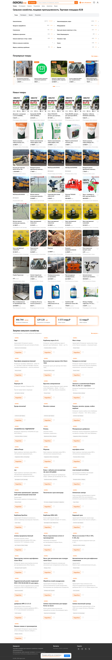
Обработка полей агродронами (53, 581)
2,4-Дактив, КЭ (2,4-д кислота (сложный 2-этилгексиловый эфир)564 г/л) (36, 302)
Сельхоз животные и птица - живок (22, 38)
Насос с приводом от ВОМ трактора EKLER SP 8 (89, 195)
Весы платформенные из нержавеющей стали (19, 302)
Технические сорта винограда (53, 493)
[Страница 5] (57, 86)
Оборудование (61, 25)
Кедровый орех (77, 515)
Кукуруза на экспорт (79, 361)
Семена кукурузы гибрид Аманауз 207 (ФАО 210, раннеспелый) (18, 141)
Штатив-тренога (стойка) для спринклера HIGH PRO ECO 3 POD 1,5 (37, 195)
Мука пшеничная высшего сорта (87, 249)
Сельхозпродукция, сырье (64, 21)
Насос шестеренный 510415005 (88, 222)
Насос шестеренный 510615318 (53, 222)
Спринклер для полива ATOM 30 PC (54, 195)
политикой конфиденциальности (51, 656)
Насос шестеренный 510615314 (35, 222)
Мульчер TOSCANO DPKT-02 (70, 195)
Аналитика (49, 6)
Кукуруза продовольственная (70, 249)
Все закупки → (95, 333)
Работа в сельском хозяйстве (21, 43)
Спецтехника (16, 30)
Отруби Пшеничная (18, 275)
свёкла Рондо (18, 449)
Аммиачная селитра (79, 493)
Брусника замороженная (51, 384)
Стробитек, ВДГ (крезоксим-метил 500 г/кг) (71, 302)
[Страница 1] (52, 86)
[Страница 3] (55, 86)
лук (15, 470)
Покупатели (37, 6)
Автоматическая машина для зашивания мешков (89, 275)
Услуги (59, 43)
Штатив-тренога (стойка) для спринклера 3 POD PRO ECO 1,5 (19, 222)
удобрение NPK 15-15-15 (22, 604)
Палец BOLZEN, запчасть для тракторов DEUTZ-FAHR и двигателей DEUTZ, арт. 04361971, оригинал (71, 114)
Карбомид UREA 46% (50, 515)
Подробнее (18, 352)
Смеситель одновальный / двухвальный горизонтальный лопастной (26, 494)
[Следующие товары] (99, 72)
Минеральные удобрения (81, 429)
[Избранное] (94, 2)
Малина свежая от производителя (25, 626)
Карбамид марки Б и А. (51, 340)
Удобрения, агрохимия (19, 34)
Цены (43, 6)
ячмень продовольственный (23, 536)
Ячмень (45, 429)
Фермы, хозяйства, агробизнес (21, 47)
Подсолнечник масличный (34, 249)
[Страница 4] (56, 86)
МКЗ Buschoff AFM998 (54, 167)
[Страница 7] (59, 86)
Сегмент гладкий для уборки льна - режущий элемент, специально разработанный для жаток (36, 275)
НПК (73, 581)
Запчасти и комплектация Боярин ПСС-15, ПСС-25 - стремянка (83, 385)
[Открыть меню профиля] (97, 2)
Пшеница (50, 248)
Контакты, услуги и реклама (60, 648)
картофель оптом (78, 449)
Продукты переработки (19, 25)
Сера (15, 340)
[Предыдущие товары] (12, 72)
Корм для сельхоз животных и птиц (66, 30)
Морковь (46, 449)
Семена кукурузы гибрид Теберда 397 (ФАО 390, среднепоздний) (88, 141)
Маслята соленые (49, 406)
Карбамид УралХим (20, 515)
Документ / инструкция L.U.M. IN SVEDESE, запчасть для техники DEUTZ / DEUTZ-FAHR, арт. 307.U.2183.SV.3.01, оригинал (19, 114)
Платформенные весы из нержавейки (54, 275)
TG (85, 649)
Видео (56, 6)
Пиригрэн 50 (18, 384)
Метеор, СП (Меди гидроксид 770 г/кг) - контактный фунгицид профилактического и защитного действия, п (89, 302)
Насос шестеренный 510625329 (18, 249)
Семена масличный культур (81, 604)
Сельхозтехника (17, 21)
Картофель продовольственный (25, 361)
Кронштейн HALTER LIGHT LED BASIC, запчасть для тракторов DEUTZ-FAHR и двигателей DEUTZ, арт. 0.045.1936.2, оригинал (36, 114)
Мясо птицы (76, 340)
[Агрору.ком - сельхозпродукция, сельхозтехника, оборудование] (19, 2)
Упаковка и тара (61, 38)
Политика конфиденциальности (29, 654)
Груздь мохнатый (20, 406)
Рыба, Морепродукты (63, 34)
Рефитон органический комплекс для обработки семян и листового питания (71, 141)
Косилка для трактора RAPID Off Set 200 (19, 168)
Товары (15, 6)
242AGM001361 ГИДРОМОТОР (24, 429)
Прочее (59, 47)
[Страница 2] (54, 86)
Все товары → (95, 56)
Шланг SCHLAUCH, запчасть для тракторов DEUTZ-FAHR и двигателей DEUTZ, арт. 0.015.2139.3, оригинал (54, 114)
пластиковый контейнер (80, 470)
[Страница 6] (58, 86)
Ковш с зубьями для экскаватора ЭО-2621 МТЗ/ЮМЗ (54, 471)
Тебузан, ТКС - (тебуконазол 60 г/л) (53, 302)
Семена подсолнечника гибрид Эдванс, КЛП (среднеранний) (36, 141)
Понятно (67, 655)
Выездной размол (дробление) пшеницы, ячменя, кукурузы (36, 168)
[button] (76, 2)
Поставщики (22, 6)
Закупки (29, 6)
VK (78, 649)
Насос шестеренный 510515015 (70, 222)
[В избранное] (27, 114)
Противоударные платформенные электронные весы (70, 275)
